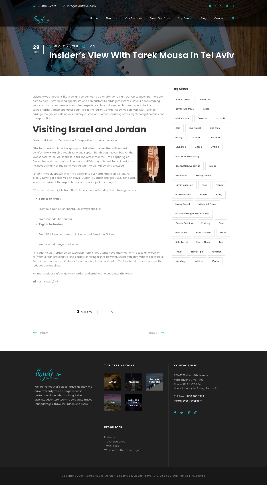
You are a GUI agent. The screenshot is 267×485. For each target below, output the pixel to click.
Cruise (198, 146)
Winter (215, 261)
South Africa (203, 242)
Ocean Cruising (184, 223)
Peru (221, 223)
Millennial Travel (207, 204)
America (134, 382)
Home (94, 18)
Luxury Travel (182, 204)
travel (178, 251)
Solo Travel (181, 242)
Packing (205, 223)
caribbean (214, 137)
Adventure (205, 99)
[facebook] (216, 6)
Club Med (180, 146)
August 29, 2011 (66, 46)
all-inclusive (182, 118)
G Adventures (183, 194)
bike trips (215, 128)
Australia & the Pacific (133, 402)
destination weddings (187, 165)
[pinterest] (221, 6)
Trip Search (185, 18)
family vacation (184, 185)
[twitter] (227, 6)
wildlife (199, 261)
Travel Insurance (114, 441)
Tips (221, 242)
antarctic (221, 118)
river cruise (181, 232)
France (219, 185)
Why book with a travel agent (122, 450)
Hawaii (203, 194)
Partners (109, 437)
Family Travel (203, 175)
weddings (180, 261)
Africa (206, 108)
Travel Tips (197, 251)
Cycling (215, 146)
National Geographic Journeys (192, 213)
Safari (223, 232)
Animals (202, 118)
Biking (178, 137)
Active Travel (182, 99)
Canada (195, 137)
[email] (210, 6)
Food (204, 185)
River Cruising (203, 232)
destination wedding (187, 156)
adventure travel (184, 108)
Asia (177, 128)
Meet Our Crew (160, 18)
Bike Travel (195, 128)
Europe (213, 165)
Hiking (219, 194)
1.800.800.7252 (47, 6)
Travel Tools (112, 446)
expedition (181, 175)
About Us (112, 18)
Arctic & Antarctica (154, 382)
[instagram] (233, 6)
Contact (220, 18)
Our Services (133, 18)
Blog (204, 18)
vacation (217, 251)
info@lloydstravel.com (81, 6)
